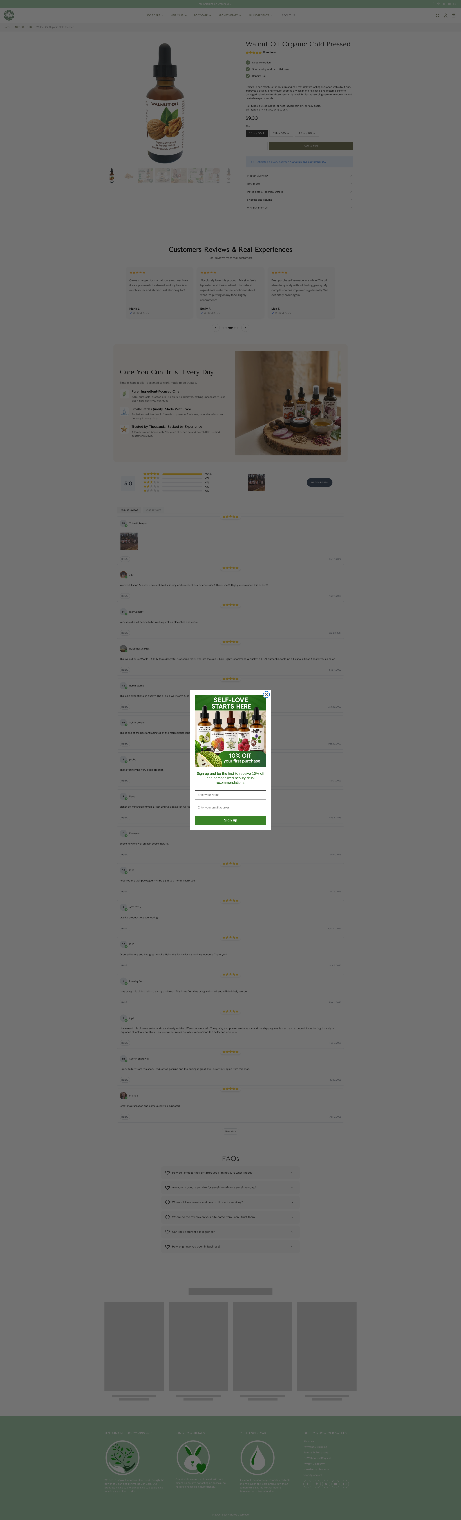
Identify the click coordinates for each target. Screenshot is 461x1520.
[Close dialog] (266, 694)
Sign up (230, 820)
